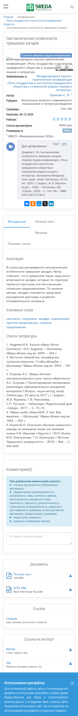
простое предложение (22, 322)
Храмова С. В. (60, 95)
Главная (8, 17)
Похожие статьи (19, 243)
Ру (71, 7)
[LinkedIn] (51, 203)
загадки (44, 318)
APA (64, 144)
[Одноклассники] (33, 203)
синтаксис (13, 318)
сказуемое (29, 318)
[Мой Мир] (39, 203)
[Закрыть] (72, 683)
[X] (45, 203)
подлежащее (60, 318)
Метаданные (17, 221)
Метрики (41, 232)
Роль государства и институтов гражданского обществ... (32, 22)
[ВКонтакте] (26, 203)
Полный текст (44, 221)
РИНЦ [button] (67, 130)
